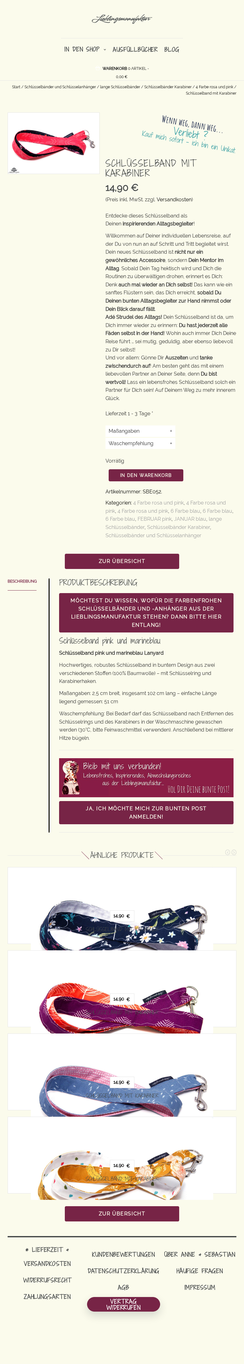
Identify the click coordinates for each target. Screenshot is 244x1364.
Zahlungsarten (47, 1296)
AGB (123, 1287)
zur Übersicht (122, 561)
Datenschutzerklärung (124, 1271)
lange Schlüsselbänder (120, 87)
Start (16, 87)
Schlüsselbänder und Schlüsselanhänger (60, 87)
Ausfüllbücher (135, 49)
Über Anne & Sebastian (199, 1254)
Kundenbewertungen (123, 1254)
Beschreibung (22, 581)
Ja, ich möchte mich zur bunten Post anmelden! (146, 813)
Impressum (200, 1287)
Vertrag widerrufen (123, 1304)
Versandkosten (174, 200)
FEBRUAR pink (155, 519)
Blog (172, 49)
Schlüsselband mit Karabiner (122, 929)
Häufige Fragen (200, 1271)
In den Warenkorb (146, 475)
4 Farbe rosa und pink (214, 87)
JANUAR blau (190, 519)
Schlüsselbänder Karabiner (168, 87)
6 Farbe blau (185, 511)
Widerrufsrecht (47, 1280)
